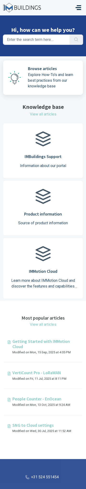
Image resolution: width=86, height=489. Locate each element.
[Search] (76, 39)
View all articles (43, 114)
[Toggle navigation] (78, 7)
